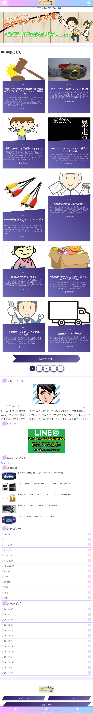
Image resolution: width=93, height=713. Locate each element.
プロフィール (24, 698)
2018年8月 (47, 620)
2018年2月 (47, 641)
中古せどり (47, 561)
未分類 (47, 582)
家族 (47, 577)
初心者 (47, 571)
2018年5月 (47, 625)
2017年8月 (47, 673)
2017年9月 (47, 668)
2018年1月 (47, 646)
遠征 (47, 587)
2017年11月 (47, 657)
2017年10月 (47, 662)
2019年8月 (47, 609)
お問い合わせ (46, 705)
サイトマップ (69, 698)
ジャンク (47, 545)
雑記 (47, 593)
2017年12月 (47, 652)
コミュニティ (47, 539)
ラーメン (47, 555)
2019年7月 (47, 615)
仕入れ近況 (47, 566)
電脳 (47, 598)
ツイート (5, 463)
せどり (47, 534)
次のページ (46, 358)
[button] (84, 407)
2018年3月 (47, 636)
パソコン (47, 550)
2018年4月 (47, 630)
